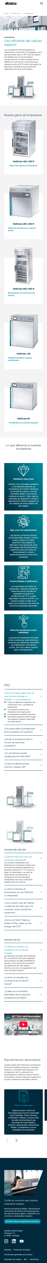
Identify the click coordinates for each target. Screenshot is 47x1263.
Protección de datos (22, 1250)
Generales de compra (12, 1259)
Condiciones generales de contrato (18, 1255)
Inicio (6, 13)
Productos (16, 13)
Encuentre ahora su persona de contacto (22, 1221)
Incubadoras (28, 13)
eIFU (25, 1259)
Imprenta (7, 1250)
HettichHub (34, 1259)
